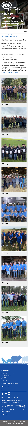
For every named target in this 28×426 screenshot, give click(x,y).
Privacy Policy (4, 414)
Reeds (21, 423)
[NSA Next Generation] (13, 6)
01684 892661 (5, 386)
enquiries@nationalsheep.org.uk (9, 72)
